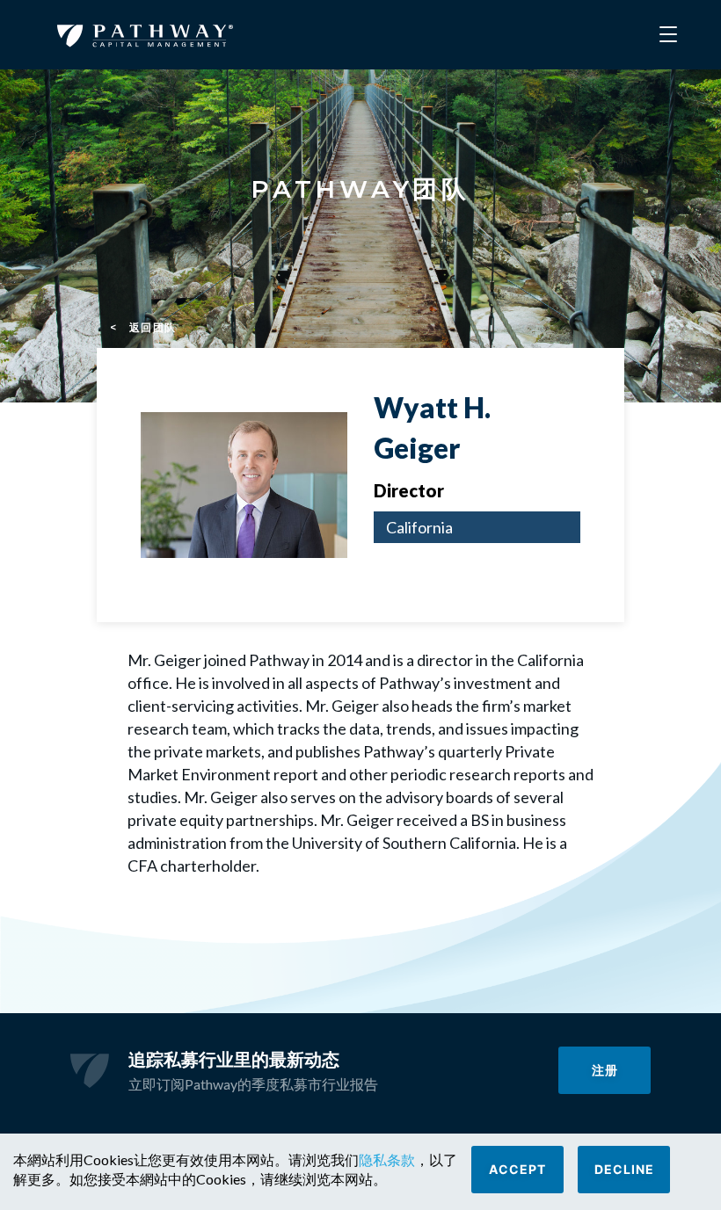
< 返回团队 (143, 327)
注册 (605, 1069)
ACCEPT (517, 1169)
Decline (624, 1169)
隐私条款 (387, 1159)
